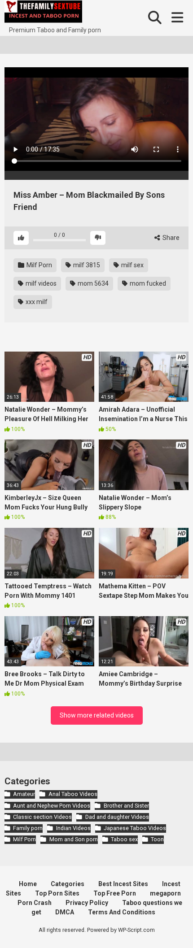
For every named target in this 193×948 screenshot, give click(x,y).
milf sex (132, 265)
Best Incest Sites (123, 883)
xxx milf (36, 301)
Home (28, 883)
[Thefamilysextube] (43, 13)
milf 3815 (86, 265)
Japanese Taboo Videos (135, 828)
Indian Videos (73, 828)
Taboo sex (124, 839)
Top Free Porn (114, 893)
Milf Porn (38, 265)
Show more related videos (97, 715)
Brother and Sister (126, 805)
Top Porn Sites (57, 893)
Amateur (24, 794)
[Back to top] (176, 930)
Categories (67, 883)
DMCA (64, 912)
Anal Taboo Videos (72, 794)
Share (170, 237)
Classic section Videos (42, 816)
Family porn (28, 828)
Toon (157, 839)
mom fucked (147, 283)
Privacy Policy (87, 902)
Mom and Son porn (73, 839)
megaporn (165, 893)
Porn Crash (35, 902)
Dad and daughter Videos (117, 816)
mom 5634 (92, 283)
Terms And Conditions (121, 912)
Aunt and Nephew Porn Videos (51, 805)
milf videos (40, 283)
